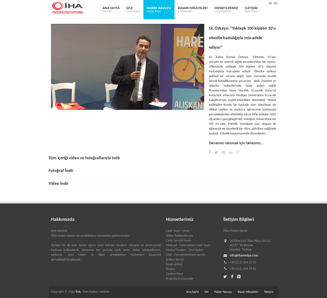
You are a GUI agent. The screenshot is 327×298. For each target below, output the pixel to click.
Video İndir (58, 183)
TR (270, 3)
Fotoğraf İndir (61, 171)
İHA (78, 292)
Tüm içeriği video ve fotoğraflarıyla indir (84, 158)
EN (275, 3)
